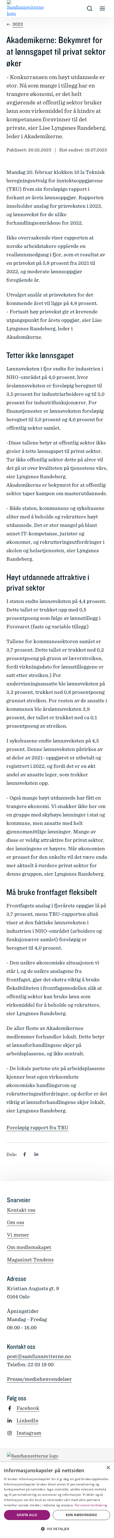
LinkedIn (27, 1420)
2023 (17, 24)
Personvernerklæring (91, 1505)
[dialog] (57, 1500)
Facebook (27, 1408)
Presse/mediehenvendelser (39, 1379)
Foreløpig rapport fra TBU (37, 1127)
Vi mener (18, 1235)
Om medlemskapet (29, 1247)
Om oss (15, 1222)
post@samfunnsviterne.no (39, 1356)
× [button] (108, 1468)
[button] (57, 1529)
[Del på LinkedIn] (36, 1154)
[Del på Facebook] (24, 1154)
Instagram (28, 1433)
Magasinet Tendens (30, 1259)
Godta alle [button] (27, 1515)
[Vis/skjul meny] (102, 8)
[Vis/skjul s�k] (89, 8)
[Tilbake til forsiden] (11, 8)
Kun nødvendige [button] (81, 1515)
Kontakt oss (21, 1210)
